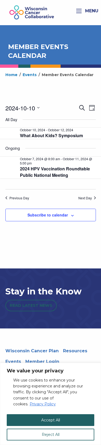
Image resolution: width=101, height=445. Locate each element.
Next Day (85, 198)
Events (13, 361)
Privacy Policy (43, 404)
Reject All (51, 434)
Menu (91, 10)
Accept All (50, 420)
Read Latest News (31, 305)
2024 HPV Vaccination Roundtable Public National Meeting (55, 172)
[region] (50, 404)
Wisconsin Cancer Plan (32, 350)
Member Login (42, 361)
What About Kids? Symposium (51, 135)
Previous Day (19, 198)
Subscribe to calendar (47, 215)
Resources (75, 350)
